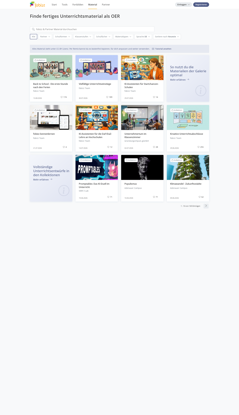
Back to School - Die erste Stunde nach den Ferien (50, 85)
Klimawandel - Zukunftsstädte (185, 183)
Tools (64, 4)
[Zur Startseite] (37, 5)
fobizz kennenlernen (44, 133)
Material (92, 4)
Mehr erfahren (178, 79)
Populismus (130, 183)
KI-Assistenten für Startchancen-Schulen (141, 85)
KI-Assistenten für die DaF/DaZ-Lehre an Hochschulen (95, 135)
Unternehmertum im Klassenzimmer (135, 135)
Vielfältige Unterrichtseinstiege (95, 83)
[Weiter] (206, 206)
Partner (106, 4)
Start (54, 4)
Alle (33, 36)
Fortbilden (77, 4)
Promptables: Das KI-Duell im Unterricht (94, 185)
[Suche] (33, 29)
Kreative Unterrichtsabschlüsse (186, 133)
